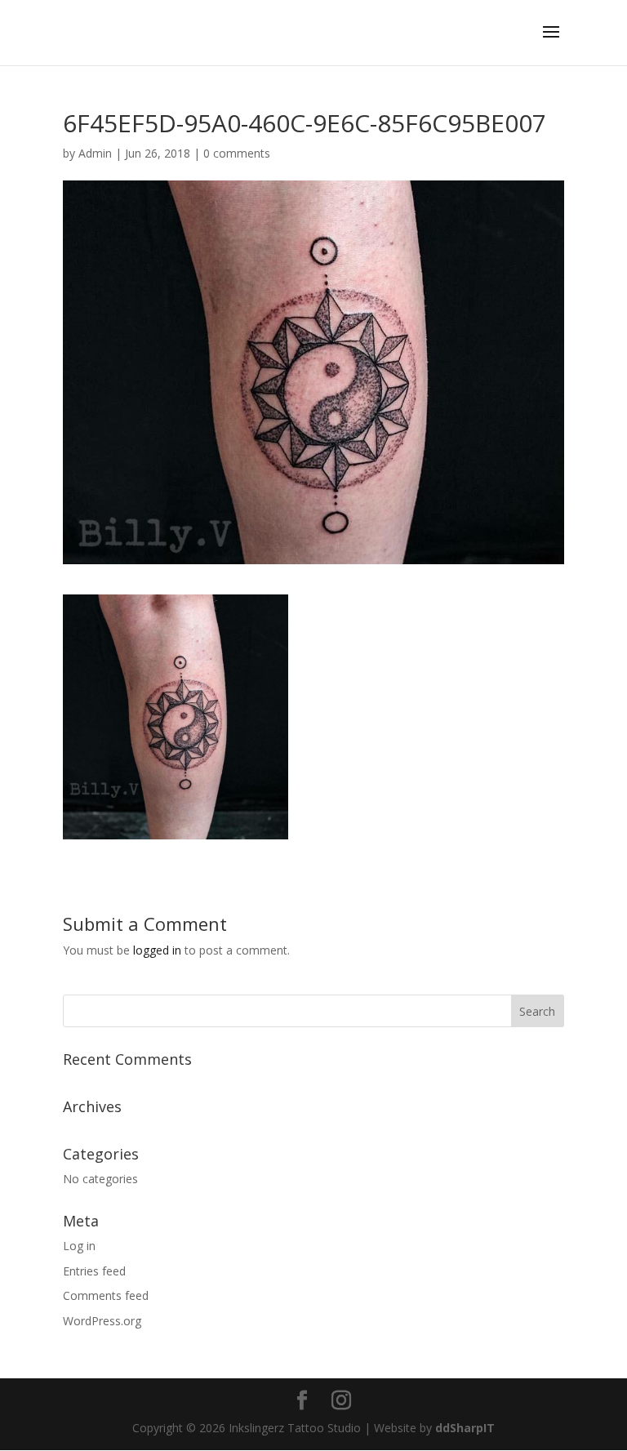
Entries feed (94, 1271)
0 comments (236, 153)
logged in (157, 950)
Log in (79, 1245)
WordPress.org (102, 1321)
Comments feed (106, 1295)
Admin (95, 153)
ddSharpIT (465, 1427)
